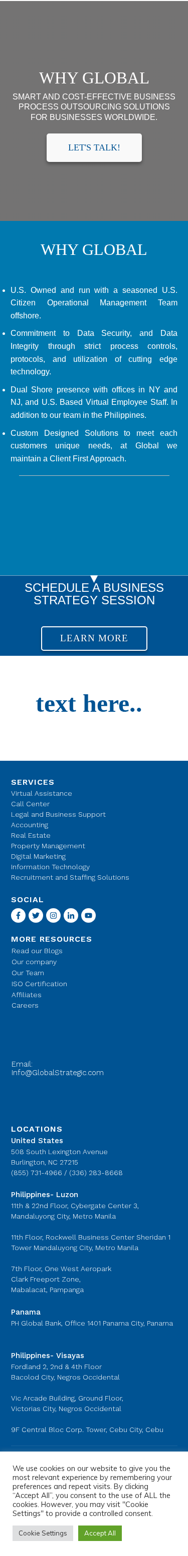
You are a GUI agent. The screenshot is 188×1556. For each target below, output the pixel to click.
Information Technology (50, 867)
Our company (34, 962)
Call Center (30, 804)
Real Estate (31, 835)
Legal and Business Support (58, 814)
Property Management (48, 846)
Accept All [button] (100, 1533)
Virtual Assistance (41, 793)
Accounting (29, 825)
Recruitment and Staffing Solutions (70, 877)
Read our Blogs (37, 951)
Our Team (28, 973)
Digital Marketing (38, 856)
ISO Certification (39, 984)
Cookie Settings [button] (43, 1533)
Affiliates (27, 995)
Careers (25, 1005)
